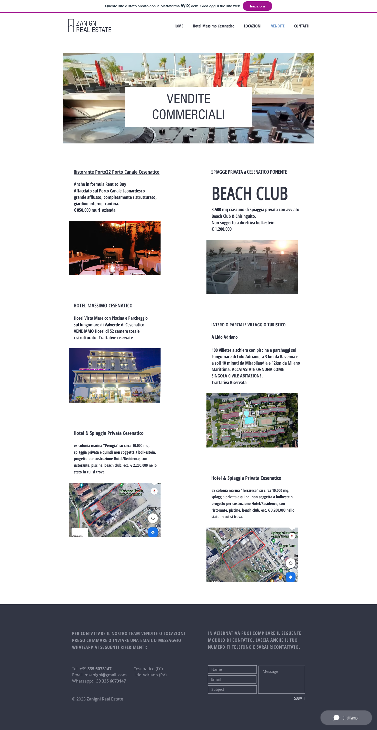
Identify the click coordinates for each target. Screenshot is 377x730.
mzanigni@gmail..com (106, 675)
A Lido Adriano (225, 337)
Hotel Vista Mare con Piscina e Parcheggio (111, 318)
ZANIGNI (87, 23)
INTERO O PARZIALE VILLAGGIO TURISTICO (248, 325)
